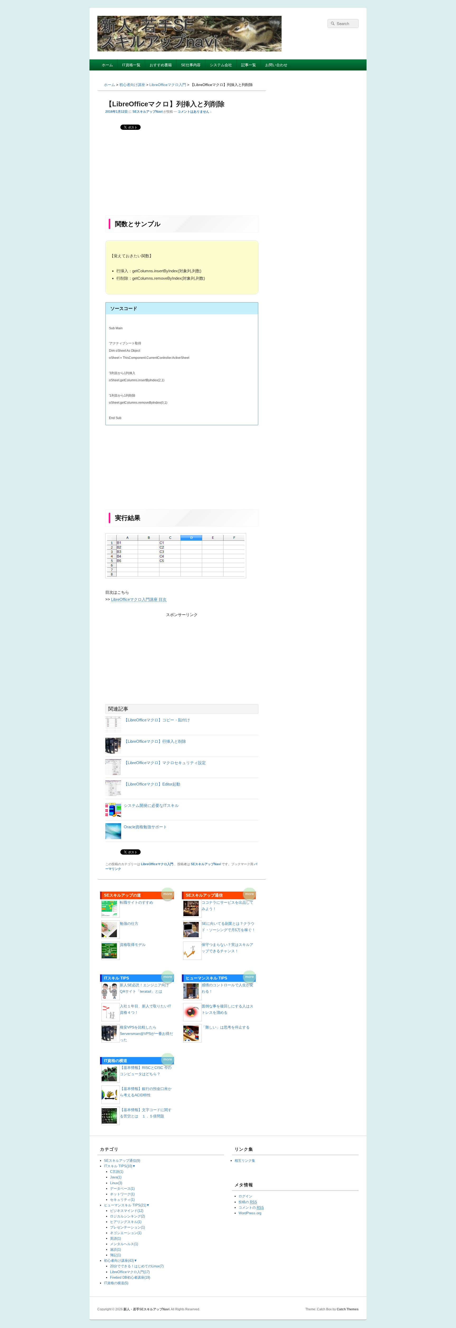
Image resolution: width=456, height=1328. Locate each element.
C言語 (116, 1172)
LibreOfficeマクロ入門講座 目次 (139, 599)
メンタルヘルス (124, 1244)
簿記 (115, 1255)
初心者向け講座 (119, 1261)
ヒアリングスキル (125, 1222)
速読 (115, 1249)
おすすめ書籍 (161, 65)
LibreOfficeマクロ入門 (157, 864)
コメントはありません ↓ (195, 111)
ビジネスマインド (126, 1211)
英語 (115, 1238)
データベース (122, 1189)
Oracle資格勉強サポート (145, 827)
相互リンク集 (245, 1161)
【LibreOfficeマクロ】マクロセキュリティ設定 (165, 762)
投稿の (248, 1202)
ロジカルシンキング (127, 1216)
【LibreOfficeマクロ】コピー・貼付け (157, 720)
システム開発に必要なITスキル (151, 805)
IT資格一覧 (131, 65)
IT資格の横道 (116, 1283)
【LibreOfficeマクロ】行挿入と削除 (155, 741)
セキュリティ (122, 1200)
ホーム (107, 65)
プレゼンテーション (127, 1227)
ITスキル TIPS (118, 1166)
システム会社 (221, 65)
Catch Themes (348, 1309)
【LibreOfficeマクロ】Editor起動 (152, 784)
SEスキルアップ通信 (122, 1161)
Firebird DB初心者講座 (130, 1277)
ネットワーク (122, 1194)
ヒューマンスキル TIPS (125, 1205)
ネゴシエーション (125, 1233)
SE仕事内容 (191, 65)
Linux (116, 1183)
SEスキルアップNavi (147, 111)
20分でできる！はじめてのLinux (137, 1266)
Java (115, 1177)
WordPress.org (250, 1213)
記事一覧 (248, 65)
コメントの (251, 1208)
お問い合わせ (276, 65)
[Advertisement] (181, 176)
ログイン (245, 1196)
